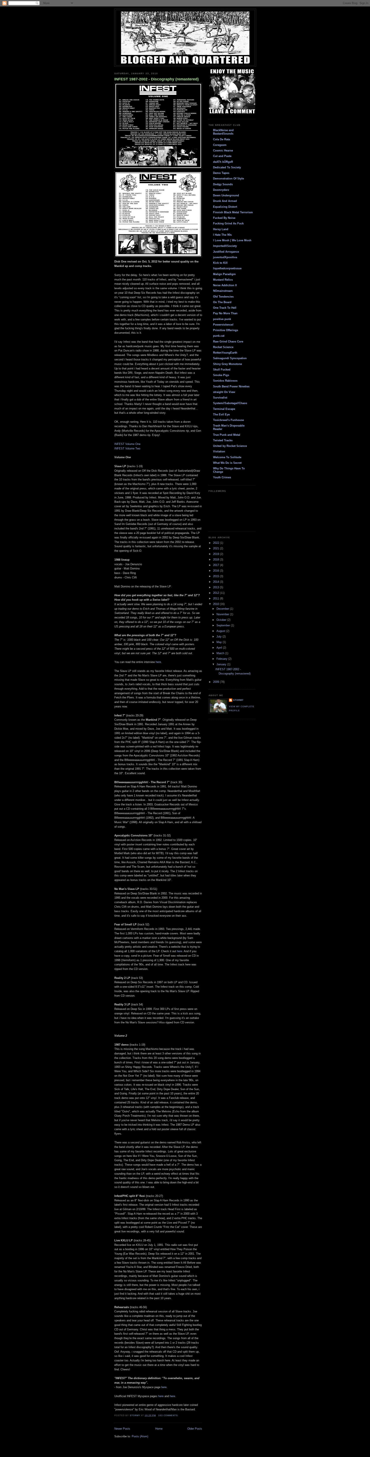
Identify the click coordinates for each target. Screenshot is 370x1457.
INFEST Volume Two (127, 448)
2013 (216, 587)
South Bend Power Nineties (231, 386)
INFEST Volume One (127, 444)
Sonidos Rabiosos (225, 380)
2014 (216, 581)
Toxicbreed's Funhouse (228, 420)
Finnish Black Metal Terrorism (233, 212)
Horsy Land (220, 229)
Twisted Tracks (223, 440)
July (219, 636)
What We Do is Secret (227, 462)
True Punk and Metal (226, 434)
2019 (216, 554)
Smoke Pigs (221, 375)
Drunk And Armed (225, 201)
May (219, 642)
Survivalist (220, 397)
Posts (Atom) (140, 1436)
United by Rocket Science (230, 446)
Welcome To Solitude (227, 457)
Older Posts (194, 1428)
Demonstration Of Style (228, 178)
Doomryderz (221, 189)
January (221, 664)
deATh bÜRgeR (223, 161)
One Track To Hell (224, 307)
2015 (216, 576)
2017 (216, 565)
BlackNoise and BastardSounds (223, 132)
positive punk (222, 319)
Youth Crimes (222, 477)
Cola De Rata (221, 139)
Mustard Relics (223, 279)
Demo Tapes (221, 173)
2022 (216, 542)
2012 (216, 592)
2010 (216, 604)
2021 (216, 548)
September (223, 625)
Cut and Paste (222, 156)
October (221, 619)
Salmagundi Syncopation (230, 358)
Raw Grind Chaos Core (228, 341)
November (223, 614)
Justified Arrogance (226, 251)
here (158, 662)
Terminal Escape (224, 409)
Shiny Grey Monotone (227, 364)
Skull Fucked (221, 369)
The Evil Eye (221, 414)
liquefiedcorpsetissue (227, 268)
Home (159, 1428)
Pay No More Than (225, 313)
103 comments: (168, 1415)
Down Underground (226, 195)
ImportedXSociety (225, 246)
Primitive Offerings (225, 330)
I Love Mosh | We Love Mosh (232, 240)
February (222, 658)
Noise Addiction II (225, 285)
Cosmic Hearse (223, 150)
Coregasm (220, 145)
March (220, 653)
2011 (216, 598)
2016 (216, 570)
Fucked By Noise (224, 217)
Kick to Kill (220, 262)
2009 (216, 681)
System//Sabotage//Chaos (230, 403)
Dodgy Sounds (223, 184)
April (219, 647)
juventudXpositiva (225, 257)
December (223, 608)
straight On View (224, 392)
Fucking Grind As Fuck (228, 223)
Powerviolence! (223, 324)
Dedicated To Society (227, 167)
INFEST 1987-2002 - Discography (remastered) (156, 79)
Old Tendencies (223, 296)
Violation (219, 451)
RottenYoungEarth (225, 352)
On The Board (222, 302)
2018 (216, 559)
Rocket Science (223, 347)
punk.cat (218, 335)
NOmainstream (223, 290)
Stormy (238, 700)
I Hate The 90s (222, 234)
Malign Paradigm (224, 274)
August (221, 631)
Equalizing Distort (225, 206)
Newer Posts (122, 1428)
